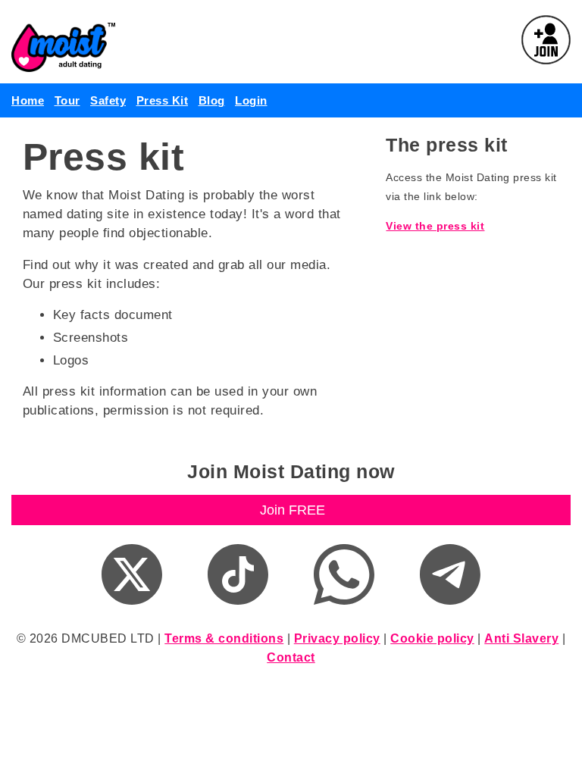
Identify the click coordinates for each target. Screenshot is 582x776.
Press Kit (162, 100)
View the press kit (435, 226)
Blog (212, 100)
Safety (108, 100)
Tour (67, 100)
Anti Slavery (521, 638)
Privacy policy (337, 638)
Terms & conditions (223, 638)
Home (27, 100)
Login (251, 100)
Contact (291, 657)
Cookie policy (432, 638)
